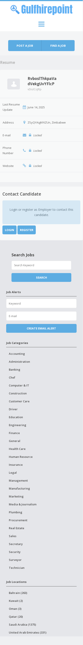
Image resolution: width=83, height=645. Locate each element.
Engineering (17, 425)
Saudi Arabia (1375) (22, 625)
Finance (14, 433)
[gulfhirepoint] (41, 9)
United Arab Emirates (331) (27, 632)
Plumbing (15, 512)
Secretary (16, 544)
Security (15, 552)
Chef (12, 377)
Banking (14, 369)
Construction (18, 393)
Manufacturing (19, 488)
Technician (17, 568)
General (14, 441)
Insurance (16, 465)
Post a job (25, 46)
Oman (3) (15, 609)
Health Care (17, 449)
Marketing (16, 496)
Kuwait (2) (16, 601)
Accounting (17, 354)
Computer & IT (19, 385)
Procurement (18, 520)
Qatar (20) (16, 617)
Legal (13, 473)
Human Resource (21, 457)
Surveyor (15, 560)
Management (18, 480)
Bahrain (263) (18, 593)
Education (16, 417)
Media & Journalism (22, 504)
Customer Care (19, 401)
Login (9, 230)
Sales (12, 536)
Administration (19, 362)
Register (26, 230)
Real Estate (16, 528)
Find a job (58, 46)
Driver (13, 409)
